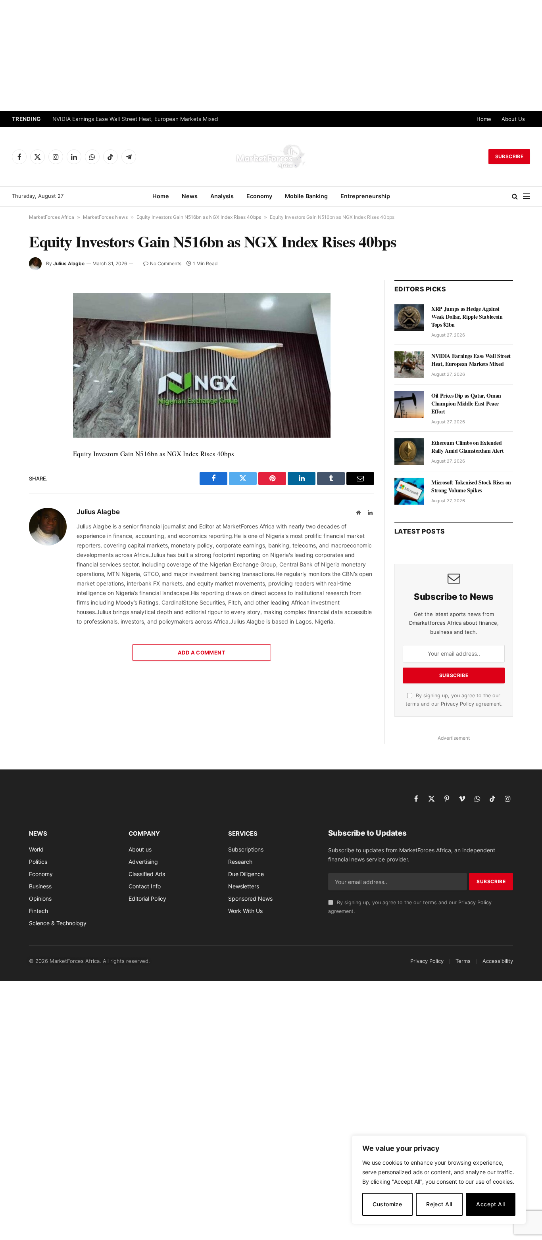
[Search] (514, 196)
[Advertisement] (271, 55)
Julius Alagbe (69, 263)
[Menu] (526, 196)
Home (484, 119)
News (190, 196)
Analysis (222, 196)
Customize (387, 1204)
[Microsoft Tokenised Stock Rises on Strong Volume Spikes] (409, 491)
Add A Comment (201, 652)
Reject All (439, 1204)
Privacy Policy (457, 704)
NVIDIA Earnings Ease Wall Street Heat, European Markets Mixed (135, 119)
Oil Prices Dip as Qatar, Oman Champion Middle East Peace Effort (466, 403)
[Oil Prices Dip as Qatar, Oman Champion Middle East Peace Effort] (409, 404)
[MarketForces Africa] (271, 156)
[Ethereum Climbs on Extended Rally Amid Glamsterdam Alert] (409, 451)
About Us (513, 119)
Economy (259, 196)
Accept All (490, 1204)
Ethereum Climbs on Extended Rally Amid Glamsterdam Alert (467, 447)
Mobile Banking (306, 196)
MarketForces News (105, 217)
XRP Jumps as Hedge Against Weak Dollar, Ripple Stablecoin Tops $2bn (467, 317)
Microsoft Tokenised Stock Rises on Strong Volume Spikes (471, 486)
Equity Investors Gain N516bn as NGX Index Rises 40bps (198, 217)
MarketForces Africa (51, 217)
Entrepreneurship (365, 196)
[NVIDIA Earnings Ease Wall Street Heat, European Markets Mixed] (409, 364)
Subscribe (509, 156)
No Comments (165, 263)
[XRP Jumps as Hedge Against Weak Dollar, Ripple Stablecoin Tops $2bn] (409, 317)
